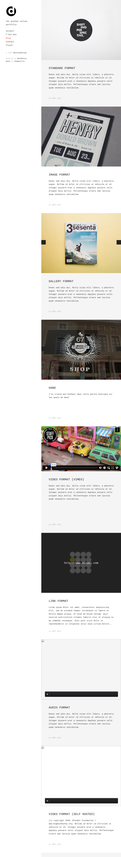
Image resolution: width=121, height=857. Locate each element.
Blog (8, 38)
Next (119, 242)
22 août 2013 (55, 631)
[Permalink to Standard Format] (81, 30)
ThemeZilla (19, 61)
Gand (52, 388)
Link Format (58, 601)
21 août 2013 (55, 844)
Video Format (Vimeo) (66, 479)
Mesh (8, 61)
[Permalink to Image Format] (81, 137)
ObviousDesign (20, 53)
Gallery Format (61, 281)
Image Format (59, 174)
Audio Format (59, 707)
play (47, 694)
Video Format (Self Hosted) (72, 814)
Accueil (10, 31)
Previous (43, 242)
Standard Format (62, 68)
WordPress (22, 59)
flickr (9, 45)
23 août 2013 (55, 98)
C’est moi (11, 34)
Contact (10, 42)
